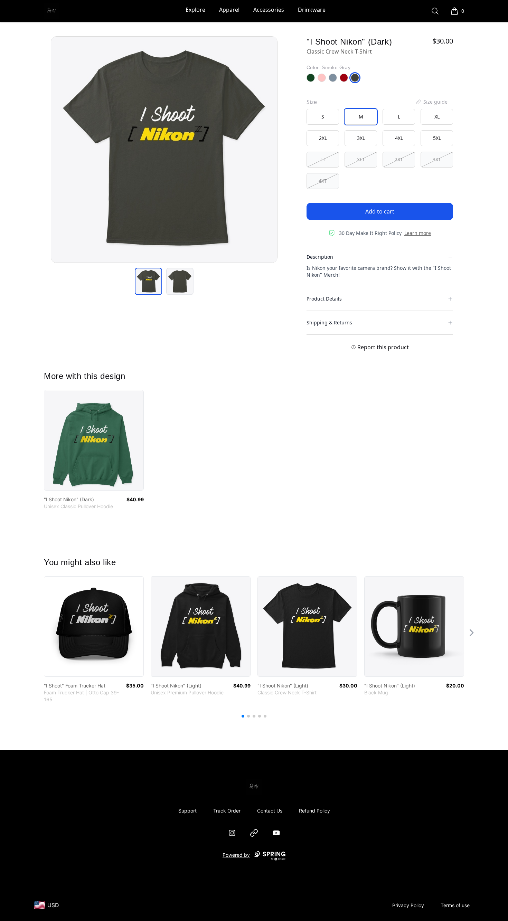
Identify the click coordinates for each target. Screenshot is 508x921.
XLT (361, 159)
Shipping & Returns (329, 322)
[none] (431, 101)
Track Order (227, 811)
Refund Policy (314, 811)
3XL (361, 138)
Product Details (324, 298)
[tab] (148, 281)
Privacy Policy (408, 905)
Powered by (236, 855)
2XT (399, 159)
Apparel (229, 9)
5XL (437, 138)
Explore (195, 9)
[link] (93, 440)
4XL (399, 138)
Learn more (417, 233)
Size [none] (312, 102)
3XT (437, 159)
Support (187, 811)
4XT (323, 181)
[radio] (323, 117)
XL (437, 116)
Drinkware (312, 9)
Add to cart (379, 211)
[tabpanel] (164, 149)
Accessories (268, 9)
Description (320, 257)
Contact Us (269, 811)
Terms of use (455, 905)
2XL (323, 138)
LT (323, 159)
